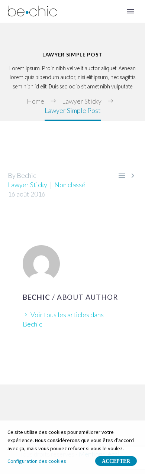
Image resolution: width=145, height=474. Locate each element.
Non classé (70, 185)
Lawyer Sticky (27, 185)
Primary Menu (130, 11)
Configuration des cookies (36, 461)
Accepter (116, 461)
